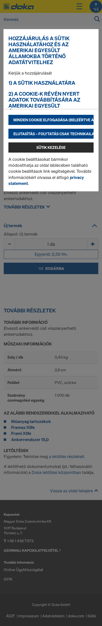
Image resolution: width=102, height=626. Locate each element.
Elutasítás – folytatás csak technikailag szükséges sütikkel (53, 133)
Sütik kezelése (51, 147)
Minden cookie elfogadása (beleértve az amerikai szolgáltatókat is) (53, 119)
